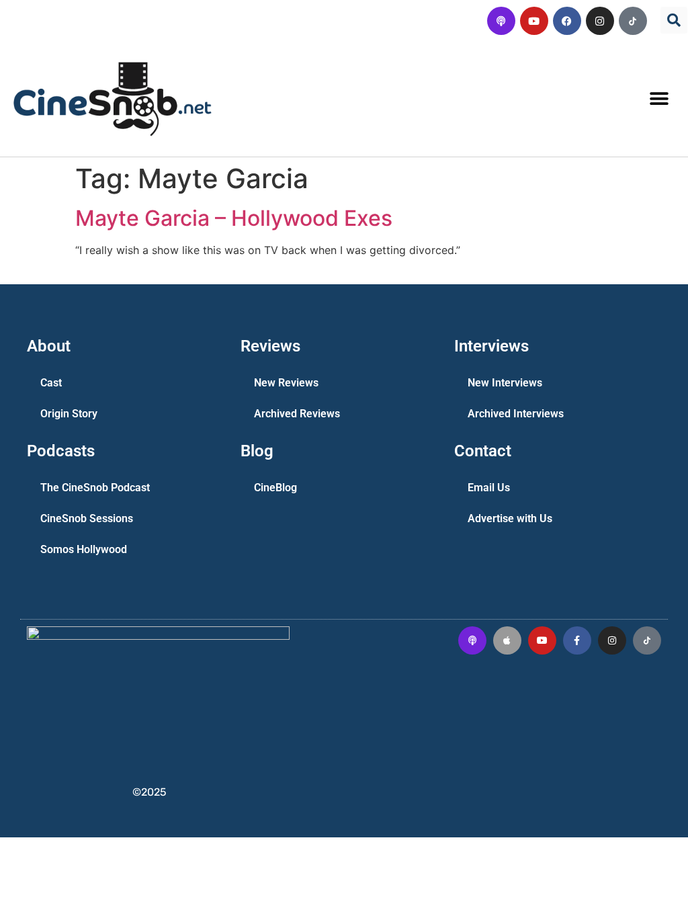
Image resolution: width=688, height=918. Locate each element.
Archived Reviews (297, 413)
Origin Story (68, 413)
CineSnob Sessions (86, 518)
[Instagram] (600, 21)
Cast (51, 382)
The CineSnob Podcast (95, 487)
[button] (673, 20)
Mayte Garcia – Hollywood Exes (233, 218)
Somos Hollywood (83, 549)
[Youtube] (534, 21)
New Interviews (505, 382)
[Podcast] (501, 21)
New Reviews (286, 382)
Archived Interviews (516, 413)
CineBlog (275, 487)
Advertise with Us (510, 518)
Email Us (489, 487)
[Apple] (507, 640)
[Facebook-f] (577, 640)
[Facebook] (567, 21)
